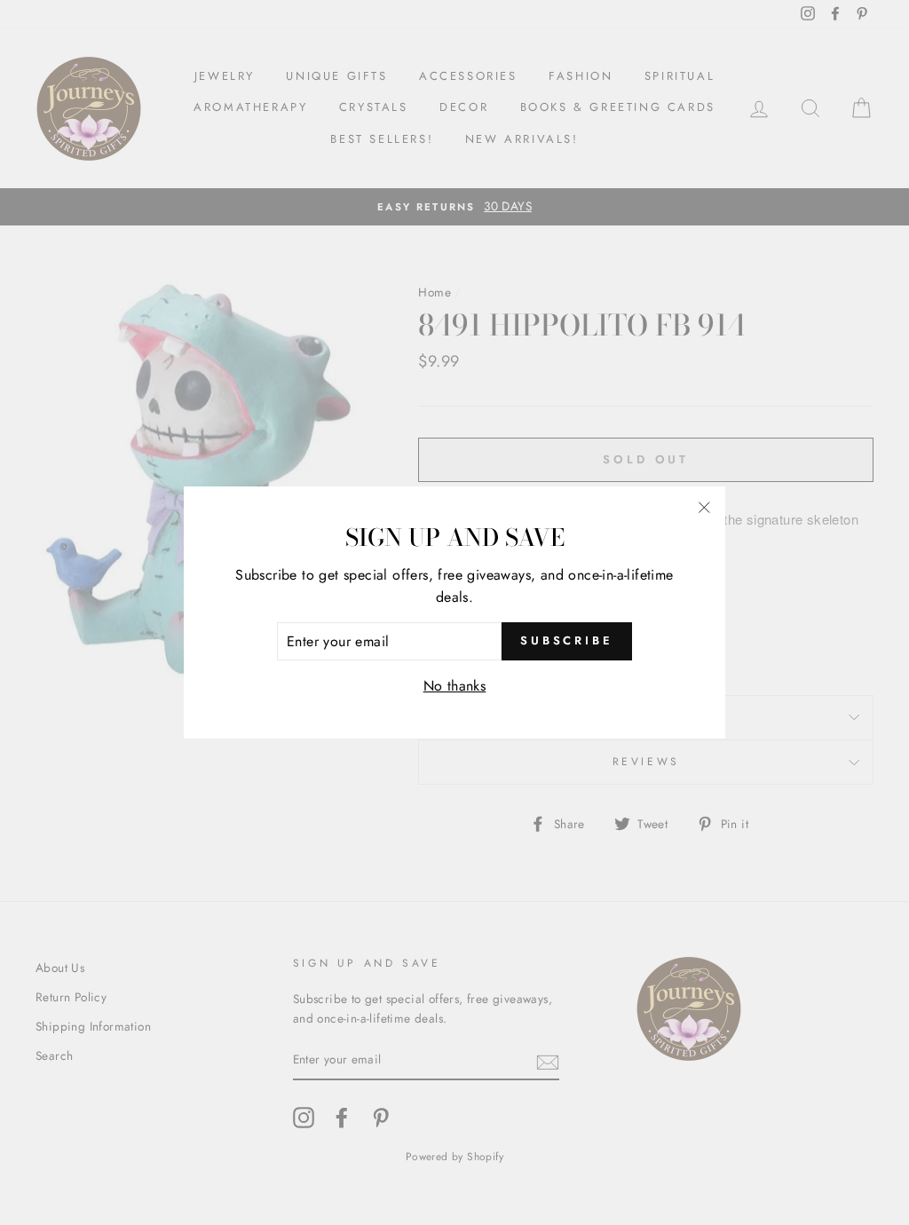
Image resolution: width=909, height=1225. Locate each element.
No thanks (454, 686)
